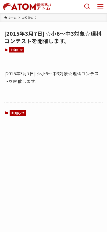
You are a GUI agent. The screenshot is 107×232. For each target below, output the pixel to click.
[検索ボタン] (87, 6)
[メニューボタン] (100, 6)
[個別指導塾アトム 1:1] (27, 6)
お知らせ (17, 50)
